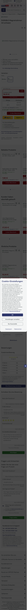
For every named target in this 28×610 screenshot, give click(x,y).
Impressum (8, 329)
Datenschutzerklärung (14, 311)
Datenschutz (17, 329)
